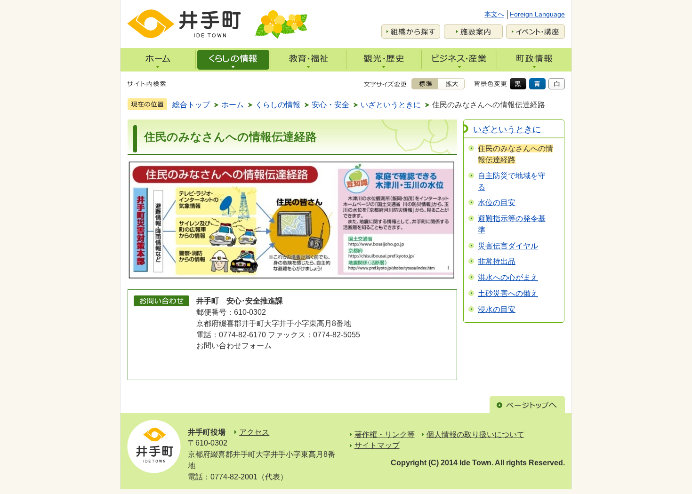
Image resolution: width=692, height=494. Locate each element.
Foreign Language (537, 14)
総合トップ (191, 105)
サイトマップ (377, 445)
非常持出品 (496, 261)
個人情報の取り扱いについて (475, 434)
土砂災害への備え (508, 293)
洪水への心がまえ (508, 277)
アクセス (254, 432)
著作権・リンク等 (384, 434)
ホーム (232, 105)
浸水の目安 (496, 309)
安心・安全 (330, 105)
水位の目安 (496, 203)
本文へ (494, 14)
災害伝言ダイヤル (508, 246)
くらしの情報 (277, 105)
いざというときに (391, 105)
